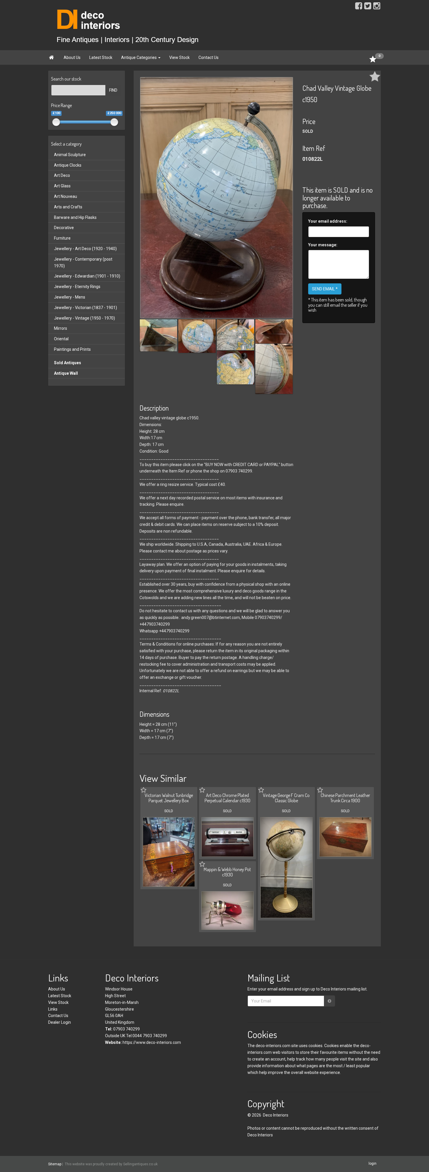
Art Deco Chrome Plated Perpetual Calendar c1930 (227, 797)
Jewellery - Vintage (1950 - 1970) (84, 318)
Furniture (62, 238)
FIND (113, 90)
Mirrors (60, 328)
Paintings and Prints (72, 349)
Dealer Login (59, 1022)
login (372, 1164)
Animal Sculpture (70, 154)
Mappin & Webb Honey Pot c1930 (227, 872)
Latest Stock (100, 57)
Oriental (61, 338)
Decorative (64, 227)
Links (52, 1009)
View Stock (179, 57)
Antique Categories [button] (139, 57)
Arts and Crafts (68, 207)
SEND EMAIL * (325, 289)
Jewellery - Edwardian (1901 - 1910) (87, 276)
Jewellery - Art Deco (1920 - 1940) (85, 248)
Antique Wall (66, 373)
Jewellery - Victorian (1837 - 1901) (85, 307)
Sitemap (54, 1164)
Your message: (322, 245)
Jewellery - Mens (69, 297)
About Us (72, 57)
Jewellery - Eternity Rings (77, 286)
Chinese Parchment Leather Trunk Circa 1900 (345, 797)
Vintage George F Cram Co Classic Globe (286, 797)
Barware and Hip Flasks (75, 217)
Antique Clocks (67, 165)
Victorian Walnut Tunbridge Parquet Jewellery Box (169, 797)
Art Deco (62, 175)
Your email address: (327, 221)
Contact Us (208, 57)
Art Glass (62, 186)
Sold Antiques (67, 362)
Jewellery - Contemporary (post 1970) (83, 262)
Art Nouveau (65, 196)
